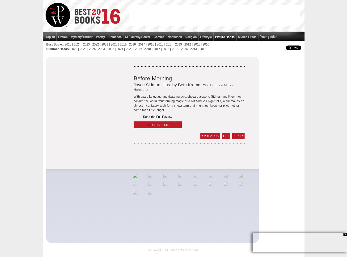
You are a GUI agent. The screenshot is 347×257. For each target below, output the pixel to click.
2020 (114, 44)
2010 (206, 44)
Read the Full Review (157, 117)
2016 (151, 44)
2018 (132, 44)
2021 (105, 44)
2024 (77, 44)
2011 (197, 44)
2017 (141, 44)
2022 (95, 44)
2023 (86, 44)
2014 (169, 44)
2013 (178, 44)
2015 (160, 44)
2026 (74, 49)
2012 (187, 44)
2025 (68, 44)
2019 (123, 44)
